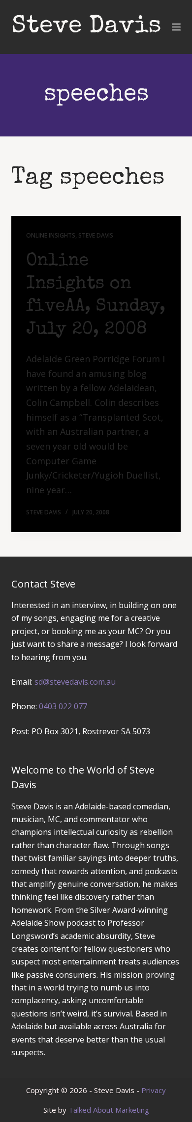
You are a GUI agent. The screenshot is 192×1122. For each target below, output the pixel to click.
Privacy (153, 1090)
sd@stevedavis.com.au (75, 681)
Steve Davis (86, 27)
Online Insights (50, 235)
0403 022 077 (63, 706)
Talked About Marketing (108, 1110)
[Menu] (176, 27)
